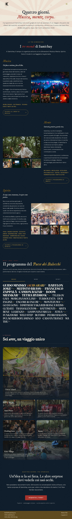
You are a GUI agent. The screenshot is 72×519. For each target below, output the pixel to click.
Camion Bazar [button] (31, 292)
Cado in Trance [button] (53, 318)
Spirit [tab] (58, 279)
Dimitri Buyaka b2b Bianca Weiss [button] (41, 305)
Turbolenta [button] (47, 298)
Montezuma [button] (53, 302)
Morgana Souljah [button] (24, 298)
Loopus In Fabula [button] (39, 311)
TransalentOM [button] (26, 308)
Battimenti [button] (47, 308)
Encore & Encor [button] (28, 302)
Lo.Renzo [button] (17, 311)
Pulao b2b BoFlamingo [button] (18, 318)
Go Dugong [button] (10, 305)
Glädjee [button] (8, 308)
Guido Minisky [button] (24, 285)
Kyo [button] (38, 318)
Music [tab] (14, 279)
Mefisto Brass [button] (29, 288)
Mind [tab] (36, 279)
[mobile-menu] (65, 4)
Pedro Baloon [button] (57, 315)
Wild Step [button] (26, 315)
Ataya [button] (59, 311)
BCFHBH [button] (40, 315)
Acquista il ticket (36, 498)
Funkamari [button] (10, 315)
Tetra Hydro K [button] (35, 295)
